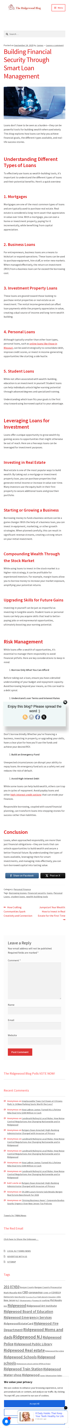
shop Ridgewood (26, 1375)
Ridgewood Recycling (54, 1351)
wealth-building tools (37, 896)
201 (6, 1286)
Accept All (34, 1403)
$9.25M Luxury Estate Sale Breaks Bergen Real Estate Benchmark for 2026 (34, 1193)
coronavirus (36, 1292)
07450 (15, 1286)
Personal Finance (22, 889)
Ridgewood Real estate (24, 1350)
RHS (5, 1306)
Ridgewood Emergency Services (28, 1317)
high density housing (46, 1297)
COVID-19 (47, 1293)
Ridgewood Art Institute (42, 1306)
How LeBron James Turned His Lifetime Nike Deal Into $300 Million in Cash (34, 1111)
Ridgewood (17, 1305)
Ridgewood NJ (27, 1337)
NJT (17, 1300)
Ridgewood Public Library (33, 1344)
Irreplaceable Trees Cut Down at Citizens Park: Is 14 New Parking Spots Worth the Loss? (34, 1103)
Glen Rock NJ (20, 1297)
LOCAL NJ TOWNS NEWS (19, 1251)
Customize (34, 1412)
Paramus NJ (37, 1300)
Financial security (37, 893)
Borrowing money (18, 893)
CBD (25, 1292)
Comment (14, 960)
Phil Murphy (56, 1300)
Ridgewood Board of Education (28, 1311)
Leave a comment (55, 45)
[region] (34, 1402)
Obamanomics (26, 1300)
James (40, 45)
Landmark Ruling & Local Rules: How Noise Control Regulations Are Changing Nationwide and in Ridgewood (35, 1121)
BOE (20, 1292)
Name (11, 1004)
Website (12, 1035)
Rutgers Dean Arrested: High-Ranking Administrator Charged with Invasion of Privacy (33, 1132)
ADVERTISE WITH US (17, 1256)
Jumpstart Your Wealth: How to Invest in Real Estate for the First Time (51, 911)
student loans (18, 896)
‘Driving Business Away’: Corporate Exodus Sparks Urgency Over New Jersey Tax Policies (35, 1202)
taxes (42, 1375)
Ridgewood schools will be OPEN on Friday (34, 1364)
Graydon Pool (31, 1297)
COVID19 (56, 1292)
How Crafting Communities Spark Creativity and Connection (18, 911)
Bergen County (27, 1287)
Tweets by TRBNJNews (15, 1215)
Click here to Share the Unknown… (21, 1239)
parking (46, 1300)
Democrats (9, 1297)
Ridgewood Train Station (23, 1369)
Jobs (58, 1297)
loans (49, 893)
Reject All (34, 1421)
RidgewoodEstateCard (18, 1323)
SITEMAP (11, 1261)
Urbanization (51, 1375)
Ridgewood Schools (20, 1356)
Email (11, 1020)
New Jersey (9, 1300)
